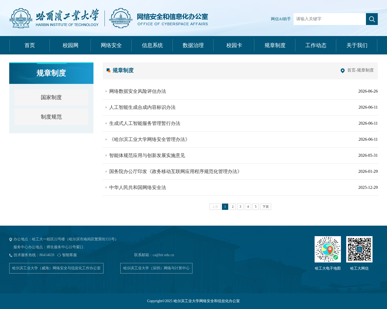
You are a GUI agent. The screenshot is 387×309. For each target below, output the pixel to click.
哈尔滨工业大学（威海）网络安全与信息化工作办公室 (56, 268)
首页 (29, 45)
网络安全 (111, 45)
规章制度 (275, 45)
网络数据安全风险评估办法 (137, 91)
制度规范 (51, 117)
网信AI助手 (281, 19)
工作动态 (315, 45)
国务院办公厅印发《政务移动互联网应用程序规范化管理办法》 (175, 171)
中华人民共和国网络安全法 (137, 187)
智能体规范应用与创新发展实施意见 (147, 155)
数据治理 (193, 45)
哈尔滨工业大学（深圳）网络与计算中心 (156, 268)
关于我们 (357, 45)
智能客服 (69, 255)
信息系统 (152, 45)
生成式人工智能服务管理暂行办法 (144, 123)
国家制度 (51, 97)
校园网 (70, 45)
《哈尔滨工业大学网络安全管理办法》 (149, 139)
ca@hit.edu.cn (163, 255)
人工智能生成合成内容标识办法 (142, 107)
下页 (265, 207)
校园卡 (234, 45)
